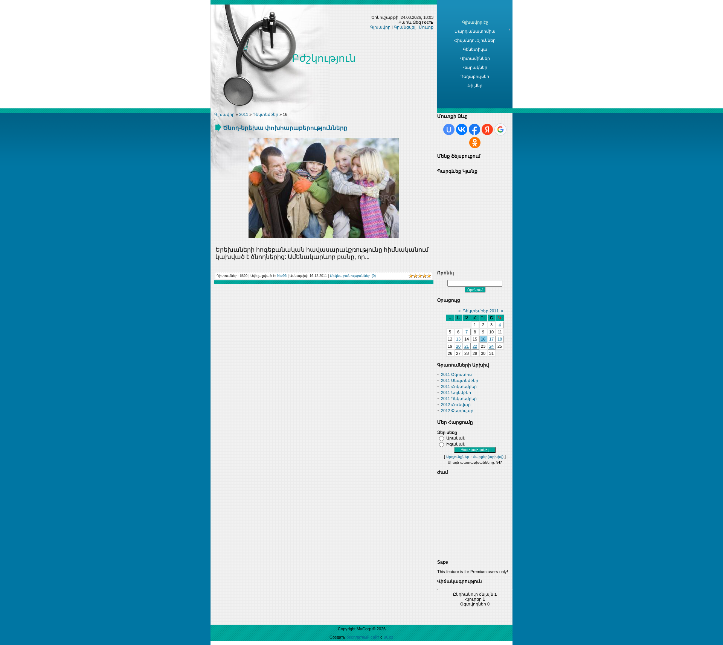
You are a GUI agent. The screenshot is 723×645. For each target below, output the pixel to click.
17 (491, 339)
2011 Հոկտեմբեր (459, 386)
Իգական (455, 444)
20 (458, 346)
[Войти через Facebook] (474, 129)
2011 (243, 114)
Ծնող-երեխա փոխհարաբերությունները (285, 128)
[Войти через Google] (500, 129)
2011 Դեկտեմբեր (459, 398)
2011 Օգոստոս (456, 374)
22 (475, 346)
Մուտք (426, 27)
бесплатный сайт (362, 637)
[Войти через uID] (449, 129)
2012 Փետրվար (457, 410)
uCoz (389, 637)
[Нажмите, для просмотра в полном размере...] (324, 236)
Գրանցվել (404, 27)
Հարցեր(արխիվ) (488, 457)
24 (491, 346)
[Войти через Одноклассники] (474, 142)
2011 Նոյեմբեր (456, 392)
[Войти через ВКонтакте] (461, 129)
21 (466, 346)
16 (483, 339)
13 (458, 339)
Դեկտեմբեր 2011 (481, 311)
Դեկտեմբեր (265, 114)
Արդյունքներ (457, 457)
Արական (455, 438)
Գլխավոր (380, 27)
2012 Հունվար (456, 404)
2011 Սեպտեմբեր (459, 380)
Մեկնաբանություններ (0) (353, 276)
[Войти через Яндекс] (487, 129)
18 (499, 339)
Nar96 (282, 276)
